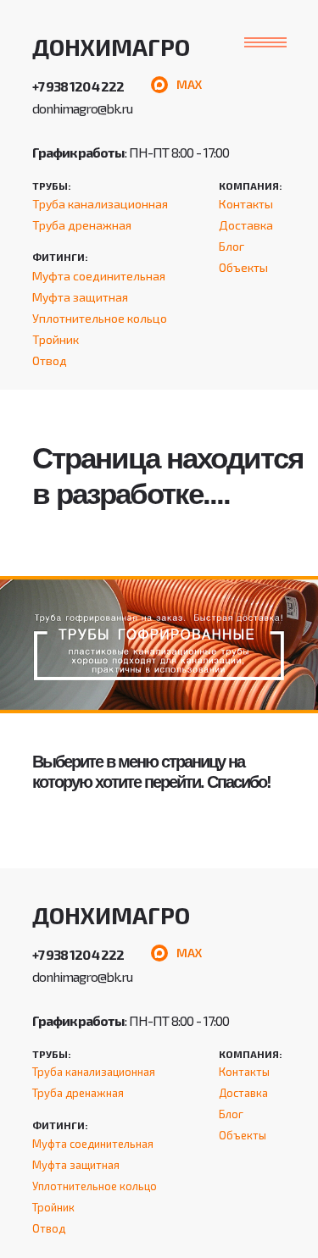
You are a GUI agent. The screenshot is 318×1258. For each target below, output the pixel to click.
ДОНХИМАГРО (111, 46)
